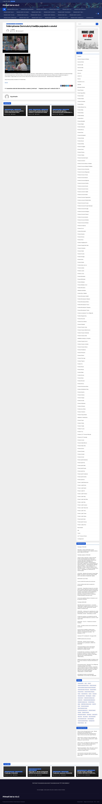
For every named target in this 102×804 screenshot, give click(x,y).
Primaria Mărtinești (81, 279)
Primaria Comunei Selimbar (83, 219)
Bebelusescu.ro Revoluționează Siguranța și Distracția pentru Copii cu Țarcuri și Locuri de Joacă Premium (87, 733)
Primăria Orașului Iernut (82, 341)
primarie (13, 29)
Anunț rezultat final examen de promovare (86, 581)
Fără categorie (88, 695)
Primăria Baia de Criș (82, 107)
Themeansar (23, 801)
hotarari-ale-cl (80, 697)
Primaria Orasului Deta (36, 109)
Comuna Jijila (80, 64)
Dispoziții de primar (81, 695)
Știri (85, 722)
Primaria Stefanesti (81, 403)
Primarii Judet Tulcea (9, 14)
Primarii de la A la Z (11, 5)
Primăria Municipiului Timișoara (84, 307)
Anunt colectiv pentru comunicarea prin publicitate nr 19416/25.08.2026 (62, 112)
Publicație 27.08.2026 (82, 546)
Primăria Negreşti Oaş (82, 315)
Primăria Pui (80, 363)
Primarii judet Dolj (63, 17)
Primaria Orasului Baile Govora (84, 330)
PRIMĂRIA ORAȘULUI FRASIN (84, 338)
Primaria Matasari (81, 282)
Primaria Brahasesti (82, 135)
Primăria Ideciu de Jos (82, 265)
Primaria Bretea (81, 138)
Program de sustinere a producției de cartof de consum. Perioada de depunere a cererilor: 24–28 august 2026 (88, 617)
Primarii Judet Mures (41, 9)
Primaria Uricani (81, 440)
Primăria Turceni (81, 428)
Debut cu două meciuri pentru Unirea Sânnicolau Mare (14, 111)
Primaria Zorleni (81, 457)
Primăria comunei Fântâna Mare (84, 200)
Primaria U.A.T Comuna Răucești (84, 434)
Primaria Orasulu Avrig (82, 327)
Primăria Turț (80, 431)
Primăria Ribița (80, 372)
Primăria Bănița (81, 115)
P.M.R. (79, 706)
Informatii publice (91, 702)
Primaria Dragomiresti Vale (83, 245)
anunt (86, 683)
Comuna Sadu (80, 67)
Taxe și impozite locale (82, 718)
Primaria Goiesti (81, 262)
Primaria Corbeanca (82, 225)
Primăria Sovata (81, 400)
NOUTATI (94, 704)
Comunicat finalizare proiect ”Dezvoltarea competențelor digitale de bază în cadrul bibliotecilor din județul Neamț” (86, 648)
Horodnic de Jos (81, 81)
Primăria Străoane (81, 406)
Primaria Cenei (81, 149)
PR (60, 783)
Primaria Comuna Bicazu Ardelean (85, 163)
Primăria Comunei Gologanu (83, 211)
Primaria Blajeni (81, 124)
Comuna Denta (81, 61)
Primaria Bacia (80, 104)
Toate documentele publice (83, 720)
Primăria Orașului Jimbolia (57, 109)
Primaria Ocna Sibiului (82, 321)
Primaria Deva (80, 239)
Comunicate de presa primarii (44, 783)
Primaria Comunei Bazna (83, 177)
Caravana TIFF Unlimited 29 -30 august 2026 (87, 635)
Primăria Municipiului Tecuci (83, 304)
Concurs (79, 73)
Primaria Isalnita (81, 267)
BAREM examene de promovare (84, 638)
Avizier (79, 693)
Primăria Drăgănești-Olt (82, 242)
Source (6, 82)
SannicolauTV (94, 714)
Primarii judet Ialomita (75, 14)
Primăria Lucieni (81, 270)
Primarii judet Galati (37, 17)
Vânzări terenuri (81, 722)
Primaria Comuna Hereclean (83, 169)
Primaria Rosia (80, 378)
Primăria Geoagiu (81, 256)
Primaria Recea (81, 369)
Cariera (90, 693)
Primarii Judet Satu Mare (23, 12)
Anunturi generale (93, 685)
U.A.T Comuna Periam (82, 536)
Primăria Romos (81, 375)
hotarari (93, 695)
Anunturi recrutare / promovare (83, 689)
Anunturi (30, 109)
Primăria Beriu (80, 118)
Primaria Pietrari (81, 355)
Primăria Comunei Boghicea (83, 180)
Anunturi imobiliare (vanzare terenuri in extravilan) (87, 687)
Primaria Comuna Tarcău (83, 174)
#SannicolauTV (20, 31)
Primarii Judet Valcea (22, 14)
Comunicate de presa (55, 783)
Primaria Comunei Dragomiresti (84, 197)
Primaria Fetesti (81, 251)
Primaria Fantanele (81, 248)
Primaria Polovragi (81, 358)
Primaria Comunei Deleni (83, 194)
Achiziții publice (80, 683)
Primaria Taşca (81, 420)
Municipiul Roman (81, 87)
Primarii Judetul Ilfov (12, 9)
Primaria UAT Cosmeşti (82, 437)
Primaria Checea (81, 152)
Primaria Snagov (81, 397)
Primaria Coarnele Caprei (83, 157)
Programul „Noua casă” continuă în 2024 (48, 88)
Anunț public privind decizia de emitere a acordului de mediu (38, 111)
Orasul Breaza (80, 90)
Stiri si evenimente (92, 716)
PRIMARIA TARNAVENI (82, 417)
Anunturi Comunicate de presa (83, 685)
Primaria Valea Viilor (82, 445)
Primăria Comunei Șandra (83, 217)
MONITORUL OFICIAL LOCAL (86, 704)
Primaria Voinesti (81, 451)
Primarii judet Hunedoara (10, 17)
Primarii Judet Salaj (9, 12)
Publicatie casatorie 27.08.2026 (84, 554)
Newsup (18, 801)
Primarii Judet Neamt (54, 9)
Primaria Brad (80, 132)
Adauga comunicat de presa (88, 801)
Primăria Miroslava (81, 287)
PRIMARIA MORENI (82, 290)
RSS (95, 801)
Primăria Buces (81, 140)
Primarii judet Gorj (24, 17)
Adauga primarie (80, 801)
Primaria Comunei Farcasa (83, 203)
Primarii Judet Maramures (27, 9)
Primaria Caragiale (81, 146)
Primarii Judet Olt (67, 9)
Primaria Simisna (81, 394)
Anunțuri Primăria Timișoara (89, 691)
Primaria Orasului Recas (82, 346)
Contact (98, 801)
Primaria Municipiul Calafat (83, 296)
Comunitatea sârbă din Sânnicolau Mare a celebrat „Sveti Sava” (21, 88)
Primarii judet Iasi (62, 14)
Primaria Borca (81, 129)
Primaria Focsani (81, 253)
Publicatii (79, 712)
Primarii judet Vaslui (36, 14)
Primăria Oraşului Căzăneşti (83, 332)
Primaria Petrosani (81, 352)
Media (79, 704)
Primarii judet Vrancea (49, 14)
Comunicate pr (89, 17)
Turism (79, 533)
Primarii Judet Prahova (80, 9)
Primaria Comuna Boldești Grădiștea (85, 166)
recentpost (89, 714)
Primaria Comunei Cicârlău (83, 183)
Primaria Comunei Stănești (83, 222)
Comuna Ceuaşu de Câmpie (83, 59)
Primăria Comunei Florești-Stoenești (85, 205)
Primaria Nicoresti (81, 318)
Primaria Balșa (80, 112)
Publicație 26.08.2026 (82, 602)
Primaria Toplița (81, 425)
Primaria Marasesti (81, 276)
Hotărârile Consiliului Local (82, 702)
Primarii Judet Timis (78, 12)
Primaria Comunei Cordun (83, 188)
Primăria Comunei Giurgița (83, 208)
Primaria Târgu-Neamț (82, 414)
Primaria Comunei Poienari (83, 214)
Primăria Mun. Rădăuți (82, 293)
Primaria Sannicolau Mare (9, 109)
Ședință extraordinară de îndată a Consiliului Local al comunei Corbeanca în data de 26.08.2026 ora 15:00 (88, 660)
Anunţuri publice (93, 689)
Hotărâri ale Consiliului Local (89, 697)
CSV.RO (42, 789)
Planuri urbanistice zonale (82, 708)
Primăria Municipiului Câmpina (84, 299)
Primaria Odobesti (81, 324)
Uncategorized (81, 538)
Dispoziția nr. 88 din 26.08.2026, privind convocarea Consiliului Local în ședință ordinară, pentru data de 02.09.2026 (88, 551)
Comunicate (80, 70)
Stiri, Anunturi (85, 716)
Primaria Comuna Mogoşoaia (83, 172)
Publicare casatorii (92, 710)
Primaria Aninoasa (81, 101)
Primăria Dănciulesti (82, 231)
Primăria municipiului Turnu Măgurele (85, 313)
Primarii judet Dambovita (77, 17)
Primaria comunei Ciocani (83, 186)
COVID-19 (80, 76)
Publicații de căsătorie (82, 714)
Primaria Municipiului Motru (83, 301)
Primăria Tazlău (81, 423)
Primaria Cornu (81, 228)
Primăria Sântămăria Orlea (83, 389)
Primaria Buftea (81, 143)
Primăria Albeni (81, 98)
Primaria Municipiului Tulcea (83, 310)
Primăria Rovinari (81, 380)
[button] (96, 13)
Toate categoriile (91, 718)
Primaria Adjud (81, 95)
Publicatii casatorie (85, 712)
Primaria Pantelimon (82, 349)
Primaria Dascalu (81, 234)
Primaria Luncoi (81, 273)
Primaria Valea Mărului (82, 442)
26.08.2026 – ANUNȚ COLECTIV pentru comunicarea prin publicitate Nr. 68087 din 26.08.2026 (86, 642)
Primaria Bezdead (81, 121)
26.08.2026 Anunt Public (83, 578)
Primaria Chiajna (81, 155)
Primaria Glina (80, 259)
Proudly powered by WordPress (8, 801)
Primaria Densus (81, 236)
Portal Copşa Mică (81, 92)
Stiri (78, 530)
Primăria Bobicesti (81, 126)
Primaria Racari (81, 366)
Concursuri (94, 693)
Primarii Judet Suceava (49, 12)
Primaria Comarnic (81, 160)
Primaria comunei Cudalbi (83, 191)
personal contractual (85, 706)
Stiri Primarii (34, 783)
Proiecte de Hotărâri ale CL (82, 710)
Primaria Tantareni (81, 411)
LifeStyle (79, 84)
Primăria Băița (80, 109)
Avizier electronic (84, 693)
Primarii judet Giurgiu (50, 17)
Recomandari (80, 527)
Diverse (79, 78)
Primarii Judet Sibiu (36, 12)
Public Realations (65, 783)
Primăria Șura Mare (82, 409)
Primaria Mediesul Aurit (82, 284)
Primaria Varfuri (81, 448)
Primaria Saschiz (81, 392)
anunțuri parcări (80, 691)
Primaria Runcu (81, 383)
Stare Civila (80, 716)
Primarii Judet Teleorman (64, 12)
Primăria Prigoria (81, 361)
